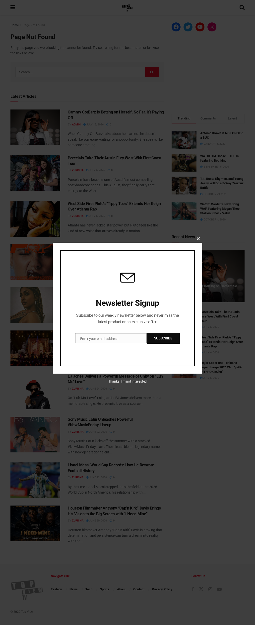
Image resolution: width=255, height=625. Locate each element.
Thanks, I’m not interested (127, 381)
